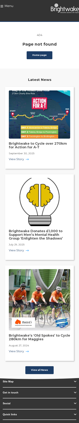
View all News (39, 370)
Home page (39, 55)
